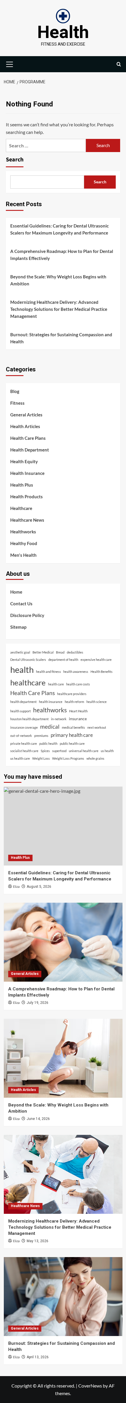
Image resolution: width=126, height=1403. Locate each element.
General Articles (26, 414)
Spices (45, 751)
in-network (59, 719)
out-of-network (21, 735)
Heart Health (78, 711)
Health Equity (24, 461)
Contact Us (21, 603)
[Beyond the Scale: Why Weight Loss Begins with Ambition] (63, 1058)
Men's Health (23, 555)
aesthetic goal (20, 652)
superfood (59, 751)
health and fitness (48, 671)
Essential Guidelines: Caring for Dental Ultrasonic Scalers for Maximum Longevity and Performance (59, 229)
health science (96, 702)
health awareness (75, 671)
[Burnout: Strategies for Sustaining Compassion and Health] (63, 1296)
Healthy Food (23, 543)
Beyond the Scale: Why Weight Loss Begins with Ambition (58, 280)
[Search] (118, 64)
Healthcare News (27, 520)
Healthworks (23, 531)
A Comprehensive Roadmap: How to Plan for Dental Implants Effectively (61, 255)
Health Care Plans (28, 438)
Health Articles (25, 426)
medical (49, 726)
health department (23, 702)
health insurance (50, 702)
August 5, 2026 (39, 887)
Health (63, 32)
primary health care (72, 735)
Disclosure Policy (27, 615)
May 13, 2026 (37, 1241)
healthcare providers (71, 694)
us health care (20, 758)
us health (107, 751)
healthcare (28, 682)
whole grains (95, 758)
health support (20, 711)
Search (14, 160)
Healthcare (21, 508)
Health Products (26, 496)
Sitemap (18, 627)
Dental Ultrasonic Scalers (28, 659)
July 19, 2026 (37, 1003)
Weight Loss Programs (68, 758)
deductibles (75, 652)
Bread (60, 652)
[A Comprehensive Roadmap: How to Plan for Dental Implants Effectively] (63, 942)
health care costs (78, 684)
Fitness (17, 403)
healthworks (50, 709)
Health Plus (21, 484)
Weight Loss (41, 758)
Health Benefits (102, 671)
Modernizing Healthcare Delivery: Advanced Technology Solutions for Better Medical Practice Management (58, 309)
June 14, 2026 (38, 1119)
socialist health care (24, 751)
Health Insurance (27, 473)
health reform (74, 702)
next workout (96, 727)
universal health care (83, 751)
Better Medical (43, 652)
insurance (78, 718)
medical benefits (73, 727)
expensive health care (96, 659)
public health (48, 743)
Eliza (16, 886)
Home (16, 591)
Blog (14, 391)
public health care (72, 743)
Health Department (29, 449)
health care (56, 684)
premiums (41, 735)
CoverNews (90, 1385)
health (22, 669)
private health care (23, 743)
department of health (63, 659)
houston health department (29, 719)
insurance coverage (24, 727)
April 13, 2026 (38, 1357)
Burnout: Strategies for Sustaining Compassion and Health (61, 338)
